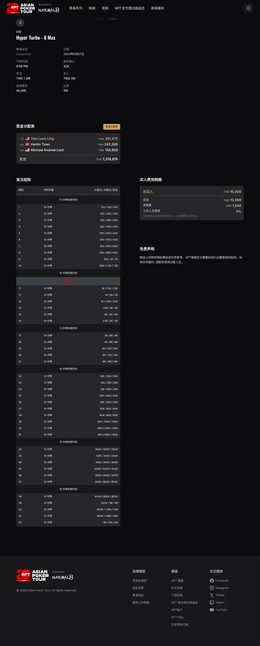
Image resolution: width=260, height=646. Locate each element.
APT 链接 (177, 580)
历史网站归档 (179, 624)
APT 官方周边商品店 (130, 8)
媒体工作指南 (141, 602)
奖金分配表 (112, 126)
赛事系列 (75, 8)
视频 (105, 8)
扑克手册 (177, 588)
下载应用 (177, 595)
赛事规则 (138, 595)
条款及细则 (139, 580)
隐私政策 (138, 588)
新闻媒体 (157, 8)
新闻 (92, 8)
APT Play (177, 617)
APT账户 (177, 609)
